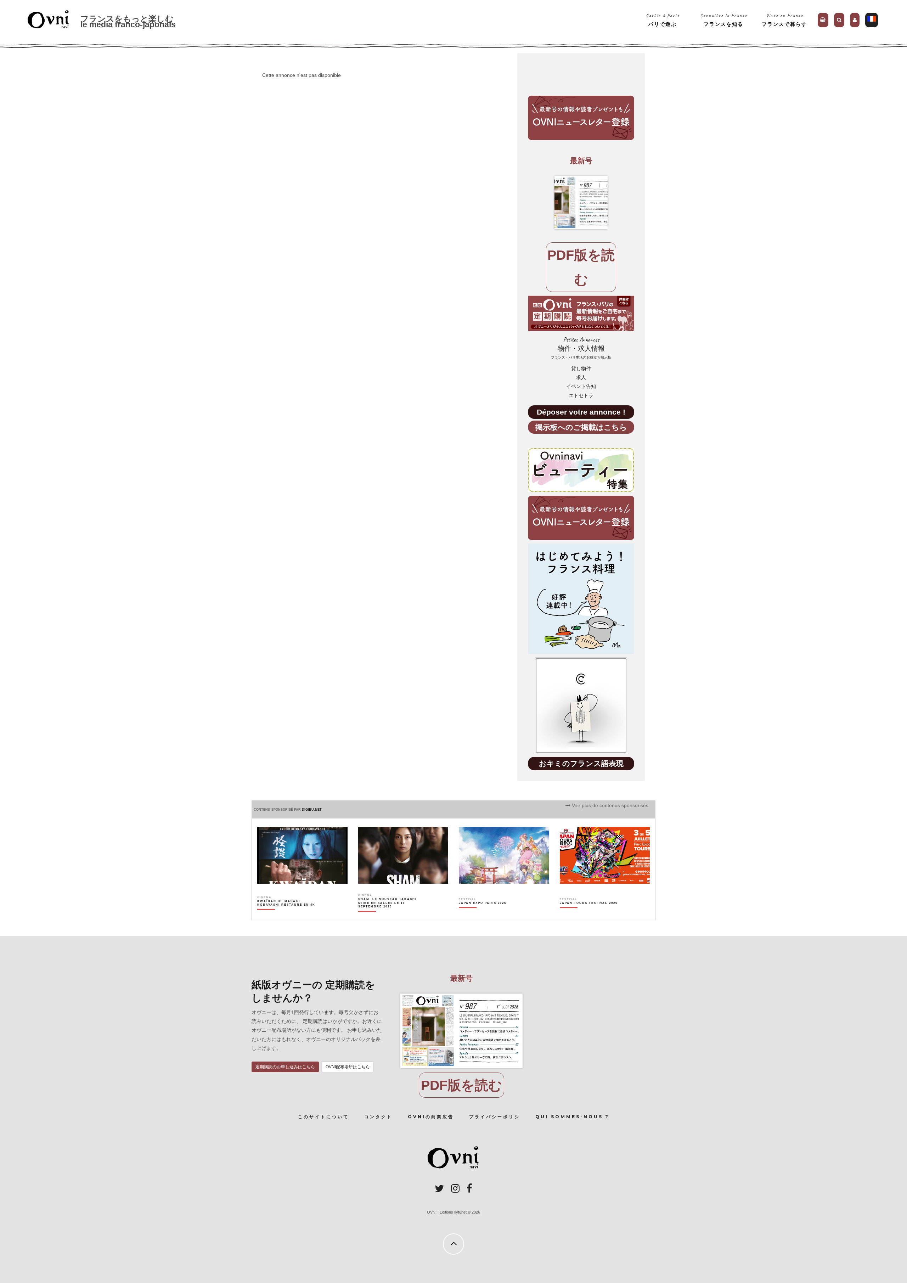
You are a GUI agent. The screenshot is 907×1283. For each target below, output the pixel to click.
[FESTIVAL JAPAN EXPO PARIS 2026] (482, 915)
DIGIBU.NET (312, 809)
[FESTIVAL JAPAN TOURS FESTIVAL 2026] (589, 915)
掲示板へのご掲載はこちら (581, 427)
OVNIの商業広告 (431, 1116)
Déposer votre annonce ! (581, 412)
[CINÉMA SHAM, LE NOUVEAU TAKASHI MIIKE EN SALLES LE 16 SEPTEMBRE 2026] (387, 915)
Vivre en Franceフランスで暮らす (784, 19)
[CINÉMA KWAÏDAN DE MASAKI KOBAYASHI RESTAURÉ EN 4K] (286, 915)
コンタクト (378, 1116)
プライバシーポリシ (494, 1116)
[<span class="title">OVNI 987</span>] (581, 203)
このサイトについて (323, 1116)
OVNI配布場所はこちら (348, 1066)
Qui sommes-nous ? (572, 1116)
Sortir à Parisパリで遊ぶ (663, 19)
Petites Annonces (581, 348)
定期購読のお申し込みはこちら (285, 1066)
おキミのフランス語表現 (581, 763)
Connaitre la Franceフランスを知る (723, 19)
